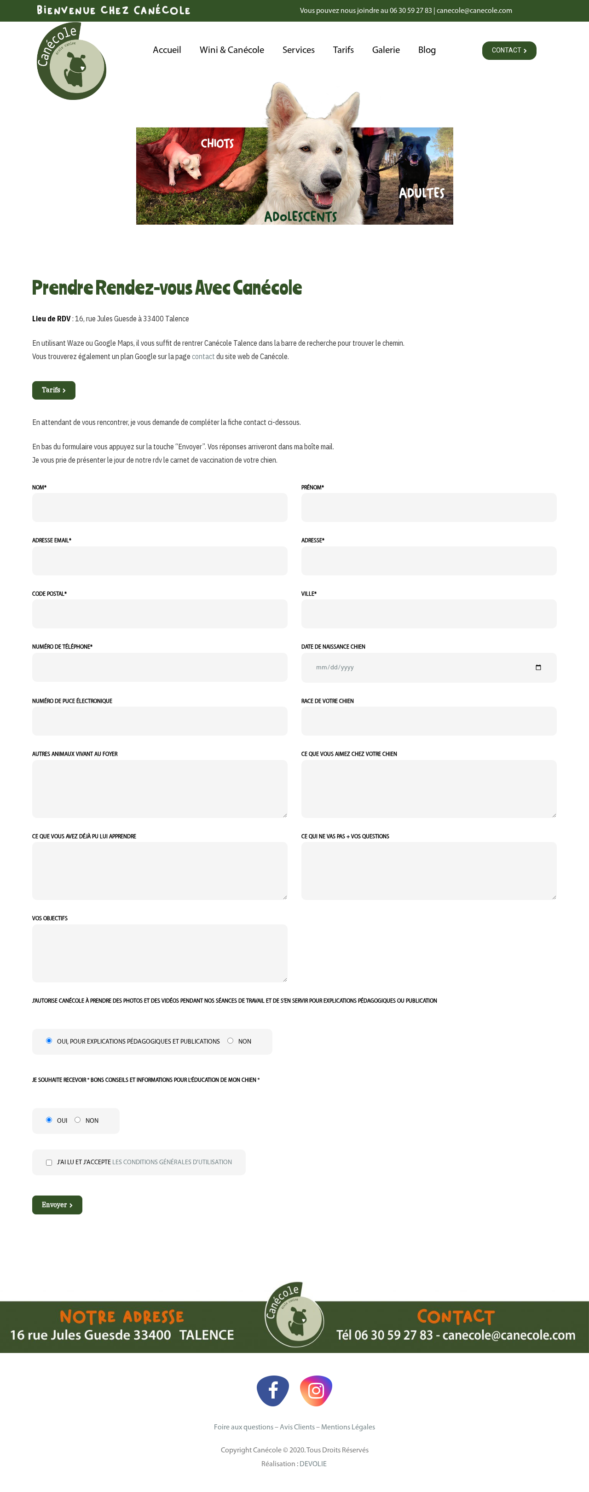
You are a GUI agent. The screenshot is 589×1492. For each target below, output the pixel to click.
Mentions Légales (348, 1427)
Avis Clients (297, 1427)
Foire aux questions (243, 1427)
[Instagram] (316, 1391)
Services (299, 50)
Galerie (386, 50)
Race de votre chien (327, 701)
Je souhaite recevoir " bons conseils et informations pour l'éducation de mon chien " (146, 1080)
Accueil (167, 50)
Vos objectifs (50, 919)
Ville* (309, 594)
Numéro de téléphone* (62, 647)
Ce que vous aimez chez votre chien (349, 754)
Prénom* (312, 488)
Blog (427, 50)
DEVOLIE (314, 1464)
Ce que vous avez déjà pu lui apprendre (84, 837)
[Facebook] (273, 1391)
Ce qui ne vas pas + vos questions (345, 837)
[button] (509, 50)
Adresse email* (51, 541)
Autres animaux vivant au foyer (74, 754)
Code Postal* (49, 594)
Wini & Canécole (232, 50)
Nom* (39, 488)
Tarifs (343, 50)
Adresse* (312, 541)
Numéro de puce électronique (72, 701)
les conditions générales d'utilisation (172, 1162)
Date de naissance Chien (333, 647)
